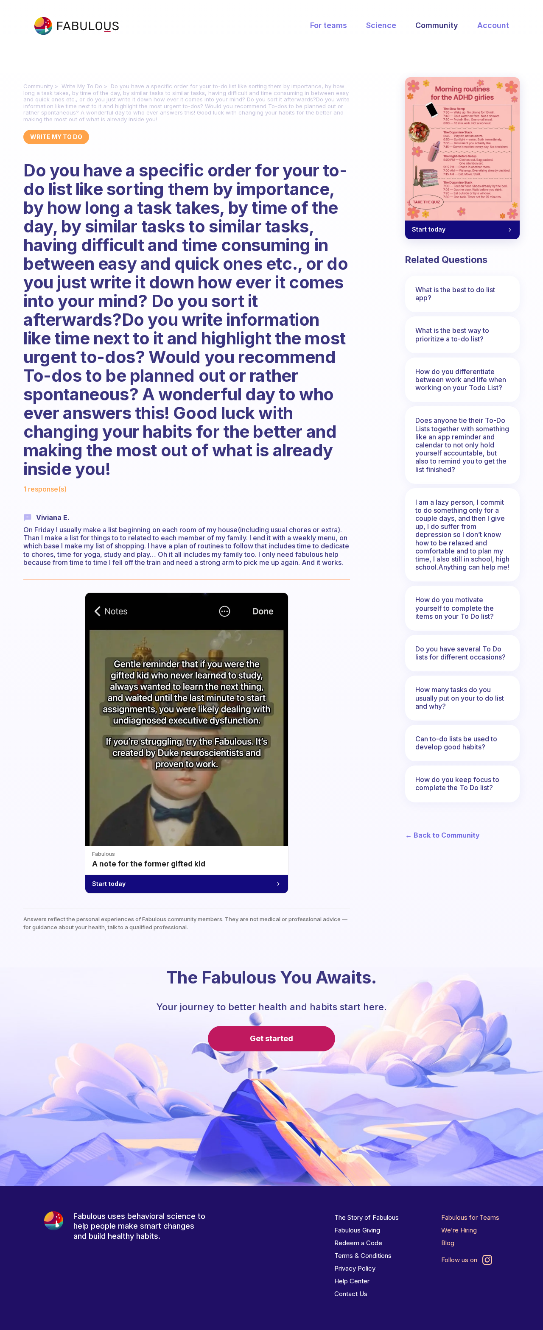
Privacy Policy (354, 1268)
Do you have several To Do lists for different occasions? (460, 653)
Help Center (351, 1281)
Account (493, 25)
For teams (328, 25)
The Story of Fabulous (366, 1217)
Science (381, 25)
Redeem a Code (358, 1243)
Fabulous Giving (357, 1230)
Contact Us (350, 1294)
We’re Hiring (459, 1230)
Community (436, 25)
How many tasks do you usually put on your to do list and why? (459, 697)
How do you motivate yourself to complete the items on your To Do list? (454, 607)
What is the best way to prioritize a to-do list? (452, 334)
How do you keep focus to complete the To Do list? (457, 783)
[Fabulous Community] (76, 26)
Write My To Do (82, 86)
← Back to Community (442, 835)
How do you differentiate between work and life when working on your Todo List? (460, 379)
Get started (271, 1038)
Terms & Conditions (363, 1256)
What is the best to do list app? (455, 293)
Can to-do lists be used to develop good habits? (456, 743)
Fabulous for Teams (470, 1217)
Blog (447, 1243)
